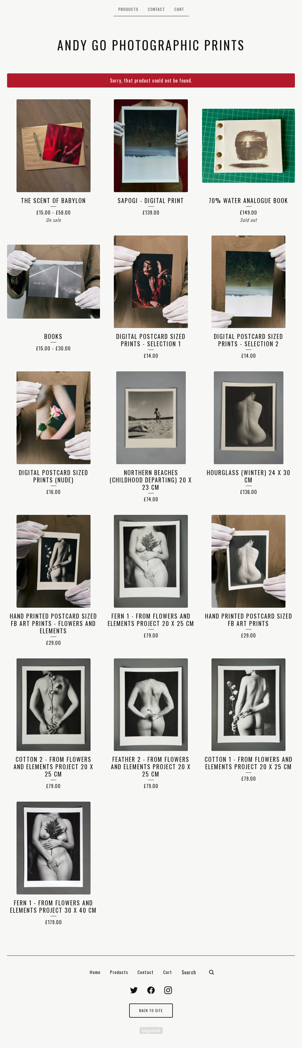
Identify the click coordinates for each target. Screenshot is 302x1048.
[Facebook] (151, 990)
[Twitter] (133, 990)
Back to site (151, 1010)
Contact (156, 9)
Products (128, 9)
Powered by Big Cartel (151, 1030)
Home (95, 972)
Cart (179, 9)
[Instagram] (168, 990)
